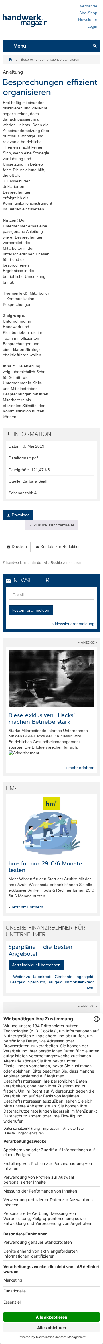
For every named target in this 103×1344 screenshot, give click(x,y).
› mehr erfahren (80, 767)
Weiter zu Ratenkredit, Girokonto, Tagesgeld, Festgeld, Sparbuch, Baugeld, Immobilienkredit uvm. (52, 982)
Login (92, 26)
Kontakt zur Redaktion (58, 546)
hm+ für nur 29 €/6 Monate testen (45, 866)
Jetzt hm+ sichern (27, 907)
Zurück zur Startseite (51, 525)
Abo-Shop (88, 13)
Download (18, 515)
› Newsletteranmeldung (73, 623)
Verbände (88, 6)
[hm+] (51, 826)
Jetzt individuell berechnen (36, 965)
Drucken (17, 546)
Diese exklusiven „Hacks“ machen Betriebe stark (42, 718)
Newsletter (87, 19)
